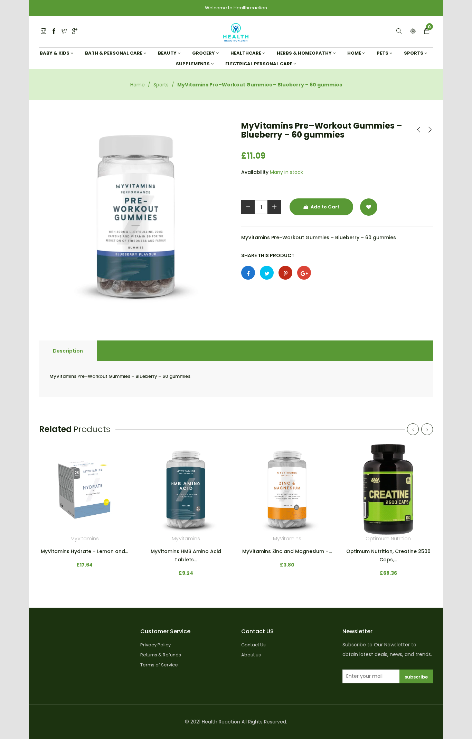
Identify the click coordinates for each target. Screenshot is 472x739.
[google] (74, 32)
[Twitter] (43, 32)
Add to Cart (324, 207)
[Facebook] (54, 32)
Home (137, 84)
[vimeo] (285, 273)
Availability (254, 172)
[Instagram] (64, 32)
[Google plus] (304, 273)
